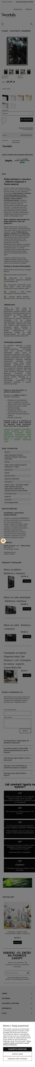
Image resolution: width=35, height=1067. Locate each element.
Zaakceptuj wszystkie (17, 1049)
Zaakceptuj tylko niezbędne (17, 1059)
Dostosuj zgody (17, 1054)
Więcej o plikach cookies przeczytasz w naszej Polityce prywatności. (17, 1043)
